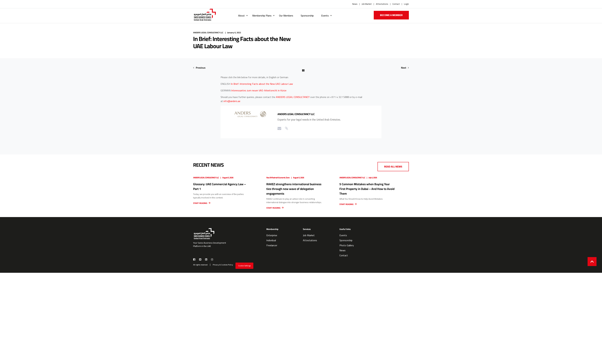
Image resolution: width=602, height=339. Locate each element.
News (354, 4)
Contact (396, 4)
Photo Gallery (346, 245)
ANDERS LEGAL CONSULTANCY (293, 97)
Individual (271, 240)
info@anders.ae (232, 101)
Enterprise (271, 235)
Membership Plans (262, 15)
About (241, 15)
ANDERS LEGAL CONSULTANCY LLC (208, 32)
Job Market (367, 4)
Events (325, 15)
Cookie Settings (244, 265)
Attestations (382, 4)
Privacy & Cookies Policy (223, 264)
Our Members (286, 15)
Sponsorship (307, 15)
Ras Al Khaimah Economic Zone (278, 177)
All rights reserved (200, 264)
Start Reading (200, 203)
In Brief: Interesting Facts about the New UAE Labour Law (262, 83)
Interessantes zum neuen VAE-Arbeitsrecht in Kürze (258, 90)
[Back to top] (592, 261)
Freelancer (271, 245)
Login (406, 4)
